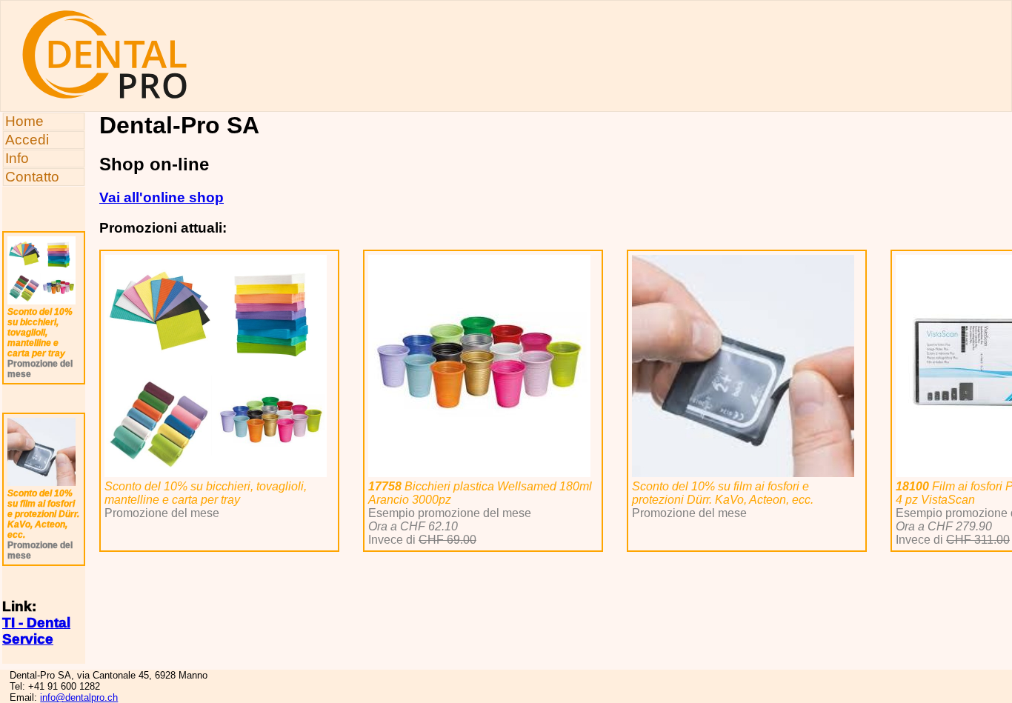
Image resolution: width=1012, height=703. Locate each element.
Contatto (32, 176)
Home (24, 121)
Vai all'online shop (161, 197)
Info (17, 158)
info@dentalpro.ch (79, 697)
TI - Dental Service (36, 631)
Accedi (27, 139)
